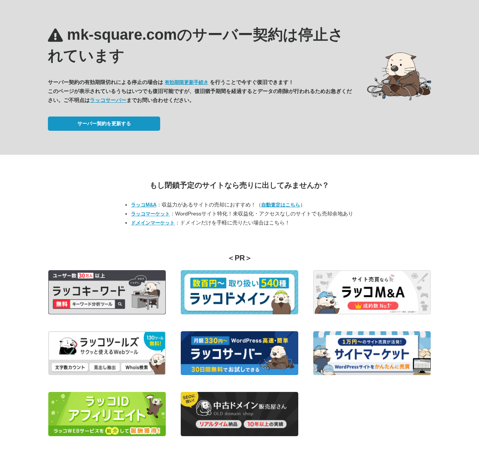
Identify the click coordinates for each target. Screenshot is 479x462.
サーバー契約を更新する (104, 123)
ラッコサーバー (108, 100)
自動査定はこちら (280, 205)
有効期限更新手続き (186, 82)
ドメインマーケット (153, 223)
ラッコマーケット (150, 214)
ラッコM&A (143, 205)
